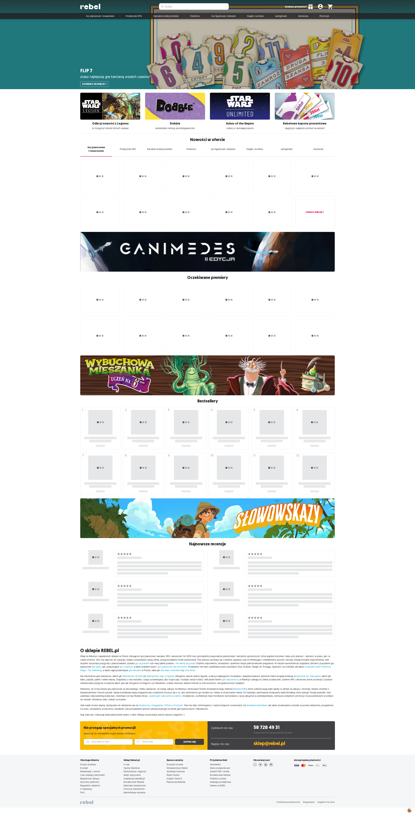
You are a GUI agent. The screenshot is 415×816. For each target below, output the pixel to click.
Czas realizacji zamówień (92, 775)
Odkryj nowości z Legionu (110, 123)
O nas (126, 764)
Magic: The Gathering (91, 670)
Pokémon (195, 16)
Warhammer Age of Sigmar (160, 676)
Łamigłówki (281, 16)
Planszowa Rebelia (176, 782)
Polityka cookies (218, 778)
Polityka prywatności (288, 802)
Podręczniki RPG (134, 16)
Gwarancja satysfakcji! (134, 778)
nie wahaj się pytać (185, 663)
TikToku (168, 705)
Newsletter (215, 764)
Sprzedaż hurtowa (176, 771)
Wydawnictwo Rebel (177, 768)
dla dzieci (96, 666)
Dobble (175, 123)
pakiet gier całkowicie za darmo (165, 695)
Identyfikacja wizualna (134, 792)
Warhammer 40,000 (132, 676)
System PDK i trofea (219, 771)
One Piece (190, 670)
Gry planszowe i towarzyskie (100, 16)
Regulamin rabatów (90, 785)
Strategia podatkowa (220, 782)
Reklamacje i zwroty (90, 771)
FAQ (82, 792)
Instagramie (157, 705)
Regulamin (309, 802)
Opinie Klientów (132, 768)
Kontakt (84, 768)
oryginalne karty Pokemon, (317, 666)
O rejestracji (86, 788)
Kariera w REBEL (217, 785)
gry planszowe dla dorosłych (172, 666)
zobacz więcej (314, 212)
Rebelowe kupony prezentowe (304, 123)
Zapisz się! (189, 741)
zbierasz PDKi (239, 688)
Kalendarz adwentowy (135, 785)
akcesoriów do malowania (307, 676)
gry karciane (135, 670)
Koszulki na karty (175, 764)
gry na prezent (142, 663)
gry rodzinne (126, 666)
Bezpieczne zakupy (90, 778)
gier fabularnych (230, 679)
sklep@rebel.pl (269, 743)
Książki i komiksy (255, 16)
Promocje (324, 16)
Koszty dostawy (88, 764)
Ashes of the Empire (240, 123)
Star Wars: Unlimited (170, 670)
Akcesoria (303, 16)
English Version (174, 778)
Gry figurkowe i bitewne (223, 16)
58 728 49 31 (267, 727)
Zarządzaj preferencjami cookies (409, 810)
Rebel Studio (173, 775)
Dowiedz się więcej (93, 84)
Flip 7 (86, 71)
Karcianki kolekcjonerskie (166, 16)
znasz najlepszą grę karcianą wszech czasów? (115, 76)
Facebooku (144, 705)
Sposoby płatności (89, 782)
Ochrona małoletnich (134, 788)
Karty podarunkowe (220, 768)
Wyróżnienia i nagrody (135, 771)
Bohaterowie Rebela (134, 782)
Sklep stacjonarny (132, 775)
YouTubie (178, 705)
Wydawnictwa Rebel (257, 705)
